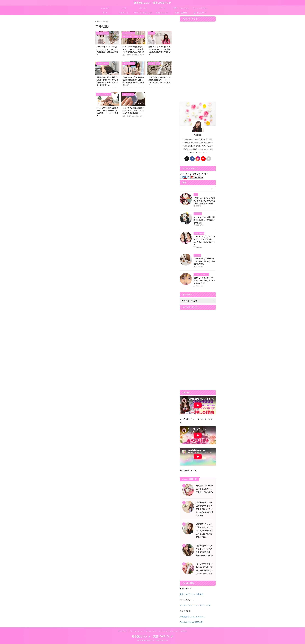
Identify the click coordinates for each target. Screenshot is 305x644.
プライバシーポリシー (136, 631)
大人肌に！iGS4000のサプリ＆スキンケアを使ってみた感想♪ (204, 489)
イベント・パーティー (200, 8)
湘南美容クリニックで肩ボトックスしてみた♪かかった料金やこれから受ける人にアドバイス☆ (204, 530)
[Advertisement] (198, 61)
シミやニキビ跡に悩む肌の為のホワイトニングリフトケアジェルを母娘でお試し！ (133, 110)
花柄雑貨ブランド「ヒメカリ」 (192, 616)
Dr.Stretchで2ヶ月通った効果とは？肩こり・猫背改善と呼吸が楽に (204, 220)
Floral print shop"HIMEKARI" (192, 622)
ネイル (105, 13)
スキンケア (105, 8)
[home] (208, 158)
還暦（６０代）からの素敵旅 (191, 594)
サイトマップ (122, 631)
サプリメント (124, 13)
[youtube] (203, 158)
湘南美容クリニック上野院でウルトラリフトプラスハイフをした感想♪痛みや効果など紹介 (204, 509)
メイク (124, 8)
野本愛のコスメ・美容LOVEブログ (152, 2)
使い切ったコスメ (200, 13)
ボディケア (143, 8)
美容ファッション (162, 13)
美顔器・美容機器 (181, 13)
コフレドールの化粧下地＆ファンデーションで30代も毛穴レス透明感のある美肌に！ (133, 49)
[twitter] (186, 158)
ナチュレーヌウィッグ (153, 631)
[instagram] (197, 158)
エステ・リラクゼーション (143, 13)
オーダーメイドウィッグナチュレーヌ (195, 605)
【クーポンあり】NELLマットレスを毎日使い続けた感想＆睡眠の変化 (204, 261)
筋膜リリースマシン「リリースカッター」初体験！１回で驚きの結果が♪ (204, 280)
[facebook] (192, 158)
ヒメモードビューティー (171, 631)
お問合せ (184, 631)
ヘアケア (162, 8)
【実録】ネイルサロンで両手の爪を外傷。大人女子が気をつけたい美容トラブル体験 (204, 200)
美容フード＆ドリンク (181, 8)
